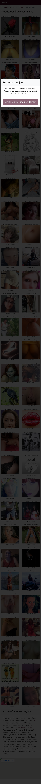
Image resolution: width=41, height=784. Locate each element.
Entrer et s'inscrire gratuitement (20, 102)
